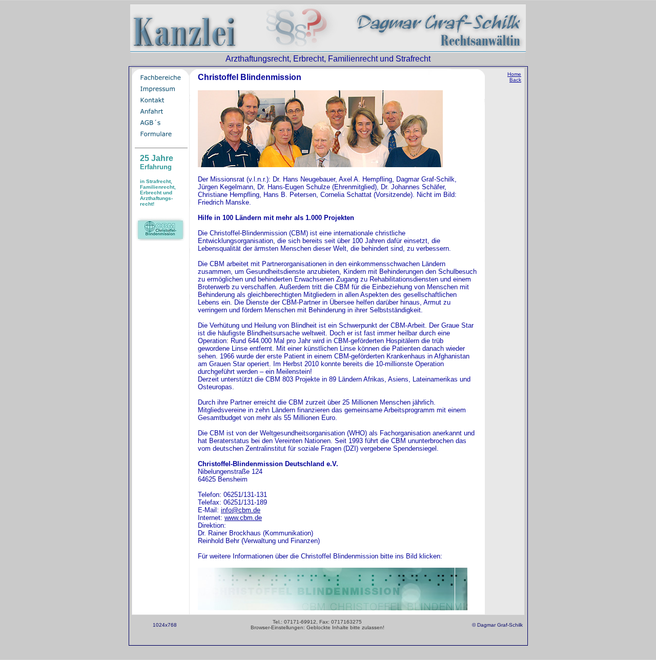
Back (515, 80)
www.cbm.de (243, 518)
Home (514, 74)
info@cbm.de (240, 510)
